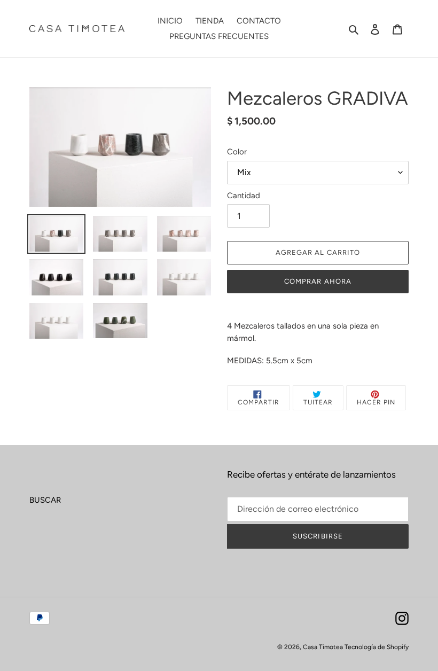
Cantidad (243, 195)
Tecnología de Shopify (377, 647)
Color (237, 152)
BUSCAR (45, 500)
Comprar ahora (317, 281)
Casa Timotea (324, 647)
